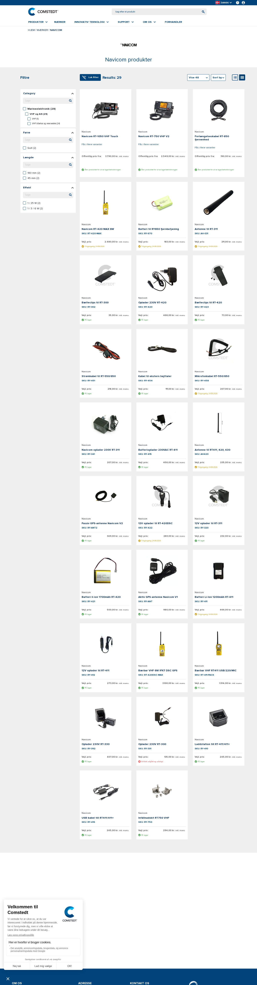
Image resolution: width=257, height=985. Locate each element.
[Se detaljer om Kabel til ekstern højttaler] (162, 349)
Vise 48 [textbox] (194, 77)
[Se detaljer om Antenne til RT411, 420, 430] (218, 423)
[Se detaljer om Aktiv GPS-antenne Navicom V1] (162, 570)
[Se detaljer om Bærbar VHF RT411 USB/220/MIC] (218, 644)
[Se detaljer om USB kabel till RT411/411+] (105, 791)
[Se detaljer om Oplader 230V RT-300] (162, 717)
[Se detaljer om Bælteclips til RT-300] (105, 276)
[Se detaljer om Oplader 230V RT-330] (105, 717)
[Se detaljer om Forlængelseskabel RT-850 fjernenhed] (218, 109)
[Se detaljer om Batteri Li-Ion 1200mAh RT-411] (218, 570)
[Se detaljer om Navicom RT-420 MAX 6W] (105, 202)
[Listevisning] (235, 77)
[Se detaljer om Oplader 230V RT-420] (162, 276)
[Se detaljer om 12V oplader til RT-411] (105, 644)
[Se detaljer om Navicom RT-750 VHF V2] (162, 109)
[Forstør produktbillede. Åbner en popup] (123, 120)
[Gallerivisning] (242, 77)
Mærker (42, 30)
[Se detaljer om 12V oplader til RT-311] (218, 496)
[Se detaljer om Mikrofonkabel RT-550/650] (218, 349)
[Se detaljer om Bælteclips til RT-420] (218, 276)
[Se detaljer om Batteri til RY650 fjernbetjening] (162, 202)
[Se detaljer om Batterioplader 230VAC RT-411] (162, 423)
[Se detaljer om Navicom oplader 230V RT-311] (105, 423)
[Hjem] (43, 12)
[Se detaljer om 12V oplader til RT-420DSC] (162, 496)
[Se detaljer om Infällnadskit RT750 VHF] (162, 791)
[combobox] (159, 11)
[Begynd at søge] (203, 11)
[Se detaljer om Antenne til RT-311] (218, 202)
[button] (224, 3)
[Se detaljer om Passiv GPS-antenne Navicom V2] (105, 496)
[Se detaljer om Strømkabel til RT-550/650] (105, 349)
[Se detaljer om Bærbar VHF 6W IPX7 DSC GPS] (162, 644)
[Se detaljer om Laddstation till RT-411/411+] (218, 717)
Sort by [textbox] (217, 77)
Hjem (31, 30)
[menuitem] (38, 22)
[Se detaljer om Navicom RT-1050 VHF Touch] (105, 109)
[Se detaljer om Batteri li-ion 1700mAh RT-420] (105, 570)
